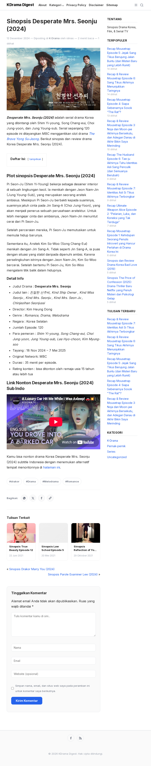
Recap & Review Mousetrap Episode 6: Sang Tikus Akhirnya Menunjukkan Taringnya (121, 82)
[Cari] (141, 5)
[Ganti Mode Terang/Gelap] (136, 5)
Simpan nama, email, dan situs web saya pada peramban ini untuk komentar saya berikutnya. (52, 688)
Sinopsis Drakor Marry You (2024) (32, 569)
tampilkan (35, 159)
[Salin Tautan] (50, 498)
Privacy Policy (76, 5)
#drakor (14, 481)
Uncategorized (117, 457)
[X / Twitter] (32, 498)
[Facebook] (41, 498)
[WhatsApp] (24, 498)
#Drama (31, 481)
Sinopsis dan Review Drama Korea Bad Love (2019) (122, 264)
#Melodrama (50, 481)
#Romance (72, 481)
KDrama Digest (20, 5)
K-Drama (54, 38)
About (43, 5)
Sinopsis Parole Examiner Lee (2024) (73, 574)
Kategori (55, 5)
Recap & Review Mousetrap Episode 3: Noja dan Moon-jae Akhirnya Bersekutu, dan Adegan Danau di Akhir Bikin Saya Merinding (121, 133)
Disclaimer (96, 5)
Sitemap (112, 5)
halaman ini (51, 467)
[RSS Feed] (80, 738)
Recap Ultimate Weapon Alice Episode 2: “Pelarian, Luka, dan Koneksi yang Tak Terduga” (122, 214)
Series (111, 451)
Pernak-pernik (116, 446)
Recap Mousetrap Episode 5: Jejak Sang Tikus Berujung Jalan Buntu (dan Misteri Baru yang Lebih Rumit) (122, 57)
